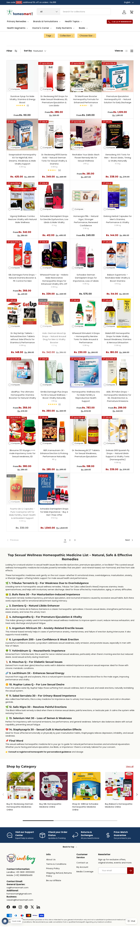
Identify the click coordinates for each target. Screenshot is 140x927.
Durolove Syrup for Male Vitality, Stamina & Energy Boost (22, 99)
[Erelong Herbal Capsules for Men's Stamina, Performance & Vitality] (117, 196)
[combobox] (74, 11)
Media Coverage (84, 871)
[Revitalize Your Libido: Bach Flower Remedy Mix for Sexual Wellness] (86, 134)
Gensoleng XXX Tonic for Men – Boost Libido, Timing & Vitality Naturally (117, 157)
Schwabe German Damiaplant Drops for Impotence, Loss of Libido (86, 277)
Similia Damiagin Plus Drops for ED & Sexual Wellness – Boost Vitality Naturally (54, 394)
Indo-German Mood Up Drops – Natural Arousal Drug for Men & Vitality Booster (54, 338)
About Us (51, 859)
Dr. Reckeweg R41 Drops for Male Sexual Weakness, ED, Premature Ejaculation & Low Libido (54, 101)
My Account (82, 867)
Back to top (69, 847)
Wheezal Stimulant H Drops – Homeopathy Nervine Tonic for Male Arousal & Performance (86, 338)
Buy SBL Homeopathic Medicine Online (50, 805)
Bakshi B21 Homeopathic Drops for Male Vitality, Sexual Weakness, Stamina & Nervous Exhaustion (117, 338)
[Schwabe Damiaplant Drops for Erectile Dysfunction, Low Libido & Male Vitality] (54, 196)
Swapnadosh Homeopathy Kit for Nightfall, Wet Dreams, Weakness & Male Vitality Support (22, 159)
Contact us (82, 862)
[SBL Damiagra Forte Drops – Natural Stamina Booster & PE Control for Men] (22, 255)
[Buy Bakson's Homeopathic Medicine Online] (119, 786)
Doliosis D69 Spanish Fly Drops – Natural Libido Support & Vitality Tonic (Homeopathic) (117, 455)
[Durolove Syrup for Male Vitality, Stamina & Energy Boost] (22, 76)
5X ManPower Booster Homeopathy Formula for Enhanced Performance (86, 99)
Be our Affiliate (53, 880)
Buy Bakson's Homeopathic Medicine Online (118, 805)
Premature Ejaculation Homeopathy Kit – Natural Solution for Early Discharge (117, 99)
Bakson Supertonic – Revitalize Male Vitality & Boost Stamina (117, 277)
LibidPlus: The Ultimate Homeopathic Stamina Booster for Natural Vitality (22, 394)
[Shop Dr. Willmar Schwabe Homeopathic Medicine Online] (86, 786)
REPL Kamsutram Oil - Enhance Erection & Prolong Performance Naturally (54, 453)
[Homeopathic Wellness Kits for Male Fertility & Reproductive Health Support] (86, 372)
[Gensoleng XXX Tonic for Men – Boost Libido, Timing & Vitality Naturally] (117, 134)
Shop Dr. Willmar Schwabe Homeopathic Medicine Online (85, 806)
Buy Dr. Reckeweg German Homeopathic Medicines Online (20, 806)
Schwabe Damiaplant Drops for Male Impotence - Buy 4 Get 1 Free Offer (54, 511)
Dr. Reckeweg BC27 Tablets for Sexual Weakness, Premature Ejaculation (86, 453)
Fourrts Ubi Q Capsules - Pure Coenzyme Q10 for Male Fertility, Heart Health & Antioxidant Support (22, 513)
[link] (35, 540)
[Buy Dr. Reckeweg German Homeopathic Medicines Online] (21, 786)
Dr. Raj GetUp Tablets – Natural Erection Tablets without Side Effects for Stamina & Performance (22, 338)
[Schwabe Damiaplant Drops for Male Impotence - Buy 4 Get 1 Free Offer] (54, 489)
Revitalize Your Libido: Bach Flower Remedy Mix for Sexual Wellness (85, 157)
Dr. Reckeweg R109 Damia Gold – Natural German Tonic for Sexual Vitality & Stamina (54, 159)
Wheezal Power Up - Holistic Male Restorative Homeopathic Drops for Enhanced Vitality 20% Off (54, 279)
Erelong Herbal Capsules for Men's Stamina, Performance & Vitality (118, 219)
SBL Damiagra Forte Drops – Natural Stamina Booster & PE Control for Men (22, 277)
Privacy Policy (53, 868)
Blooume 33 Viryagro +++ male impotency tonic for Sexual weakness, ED (22, 453)
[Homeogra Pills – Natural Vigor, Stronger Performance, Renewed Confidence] (86, 196)
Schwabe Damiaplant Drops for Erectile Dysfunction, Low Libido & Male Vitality (54, 219)
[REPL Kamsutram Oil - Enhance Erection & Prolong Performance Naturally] (54, 430)
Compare (15, 89)
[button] (132, 12)
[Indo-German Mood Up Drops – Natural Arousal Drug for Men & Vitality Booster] (54, 313)
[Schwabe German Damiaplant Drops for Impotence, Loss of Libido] (86, 255)
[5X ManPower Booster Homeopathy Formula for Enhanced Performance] (86, 76)
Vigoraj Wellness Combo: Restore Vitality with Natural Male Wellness (22, 219)
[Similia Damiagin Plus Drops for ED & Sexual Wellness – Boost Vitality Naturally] (54, 372)
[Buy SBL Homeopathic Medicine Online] (54, 786)
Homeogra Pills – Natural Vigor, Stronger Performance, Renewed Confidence (85, 221)
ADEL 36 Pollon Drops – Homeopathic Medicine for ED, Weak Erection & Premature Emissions (117, 396)
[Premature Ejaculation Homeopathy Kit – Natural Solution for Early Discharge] (117, 76)
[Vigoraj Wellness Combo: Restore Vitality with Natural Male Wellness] (22, 196)
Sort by (28, 50)
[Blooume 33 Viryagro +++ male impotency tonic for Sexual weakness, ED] (22, 430)
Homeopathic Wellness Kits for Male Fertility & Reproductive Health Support (86, 396)
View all (129, 766)
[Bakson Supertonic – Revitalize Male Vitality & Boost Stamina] (117, 255)
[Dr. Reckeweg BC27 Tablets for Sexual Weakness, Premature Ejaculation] (86, 430)
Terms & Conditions (56, 864)
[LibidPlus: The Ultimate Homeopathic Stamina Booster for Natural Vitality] (22, 372)
